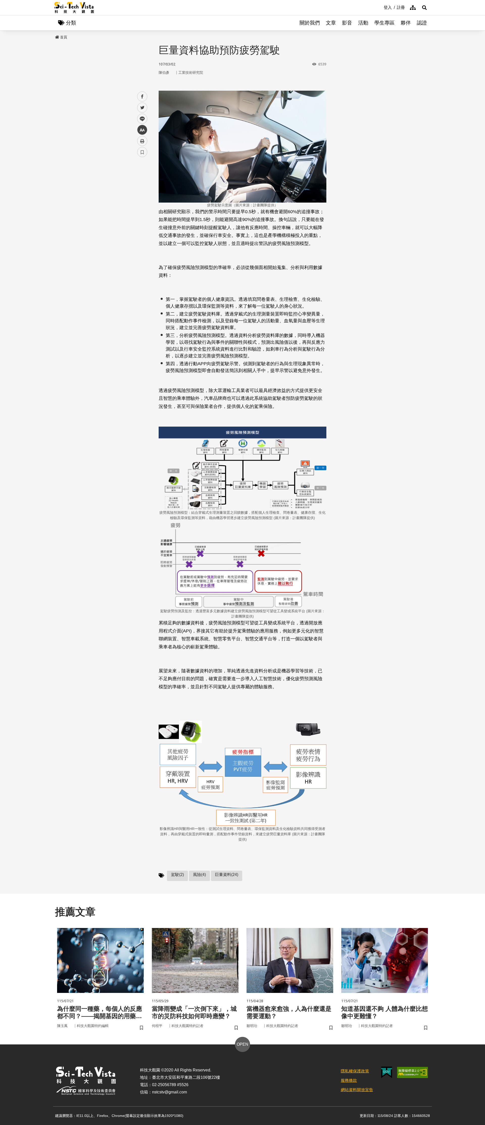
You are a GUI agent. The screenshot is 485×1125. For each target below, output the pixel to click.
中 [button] (142, 130)
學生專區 (384, 23)
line (140, 119)
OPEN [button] (242, 1044)
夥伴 (406, 23)
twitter (142, 108)
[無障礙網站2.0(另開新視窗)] (412, 1072)
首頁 (63, 37)
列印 (142, 141)
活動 (363, 23)
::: (380, 7)
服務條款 (349, 1080)
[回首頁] (74, 7)
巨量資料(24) (226, 874)
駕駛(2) (177, 874)
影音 (347, 23)
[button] (424, 7)
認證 (422, 23)
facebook (142, 96)
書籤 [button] (142, 152)
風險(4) (199, 874)
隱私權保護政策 (355, 1071)
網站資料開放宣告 (357, 1090)
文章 (331, 23)
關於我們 (310, 23)
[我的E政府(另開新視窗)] (386, 1072)
